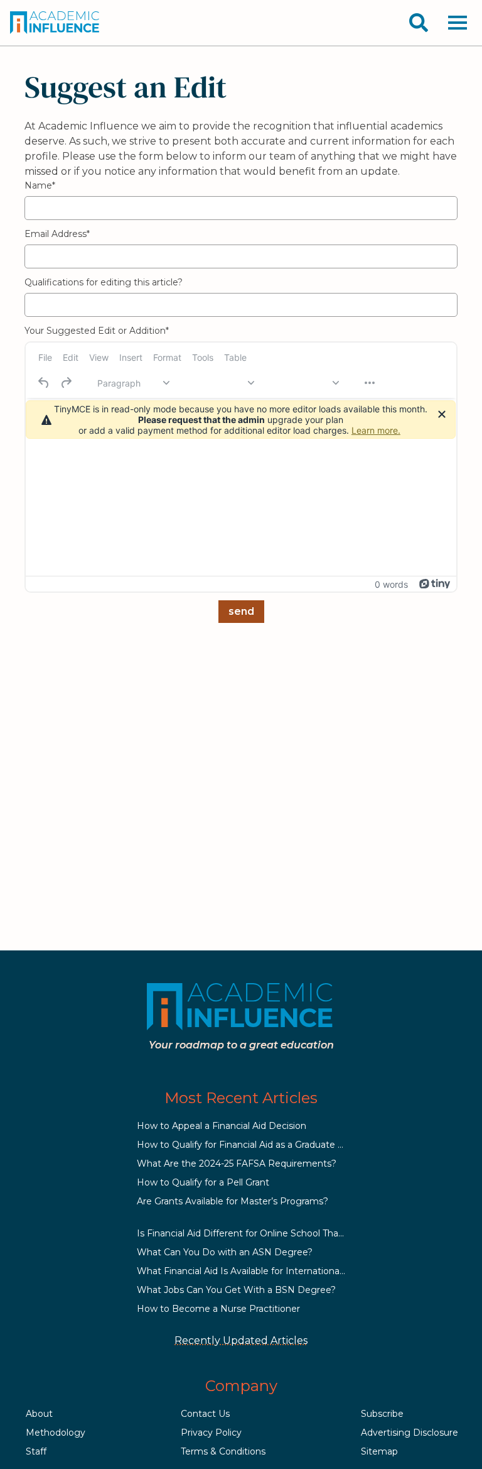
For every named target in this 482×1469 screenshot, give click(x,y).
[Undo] (44, 383)
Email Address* (57, 233)
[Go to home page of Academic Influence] (55, 22)
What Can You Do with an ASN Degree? (225, 1252)
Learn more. (375, 430)
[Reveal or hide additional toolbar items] (369, 383)
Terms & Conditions (223, 1451)
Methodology (55, 1432)
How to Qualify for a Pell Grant (203, 1182)
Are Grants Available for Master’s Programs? (232, 1201)
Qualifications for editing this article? (103, 282)
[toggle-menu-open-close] (457, 22)
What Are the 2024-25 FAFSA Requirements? (236, 1163)
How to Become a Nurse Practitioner (218, 1308)
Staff (36, 1451)
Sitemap (379, 1451)
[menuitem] (45, 357)
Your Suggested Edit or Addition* (96, 330)
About (39, 1413)
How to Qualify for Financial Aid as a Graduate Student (255, 1144)
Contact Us (205, 1413)
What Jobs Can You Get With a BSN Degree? (236, 1290)
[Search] (418, 22)
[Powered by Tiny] (435, 584)
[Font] (218, 383)
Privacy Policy (211, 1432)
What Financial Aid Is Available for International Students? (263, 1271)
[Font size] (302, 383)
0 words (391, 584)
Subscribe (382, 1413)
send (241, 611)
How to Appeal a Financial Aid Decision (221, 1125)
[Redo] (66, 383)
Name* (39, 185)
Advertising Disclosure (409, 1432)
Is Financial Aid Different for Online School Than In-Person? (265, 1233)
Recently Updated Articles (241, 1340)
